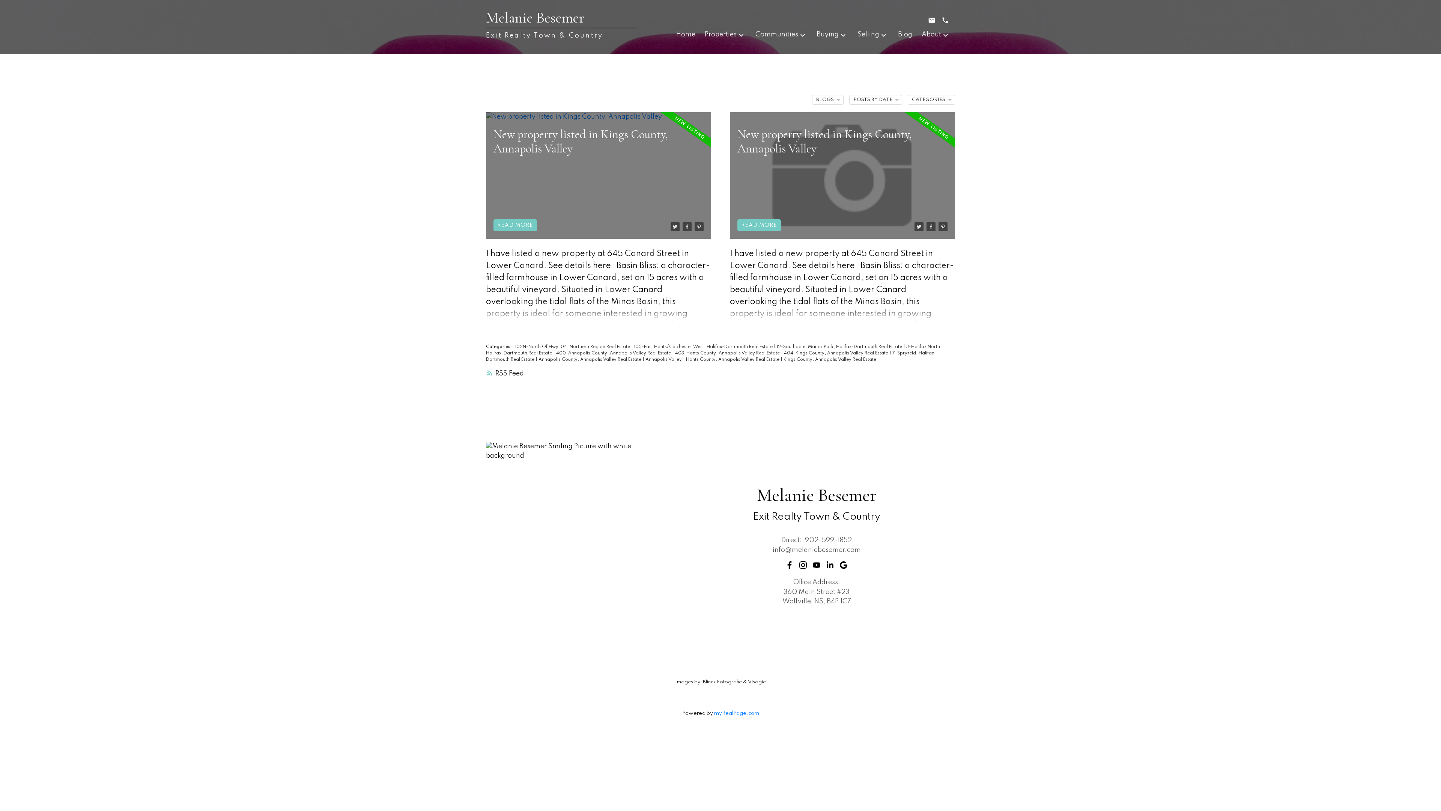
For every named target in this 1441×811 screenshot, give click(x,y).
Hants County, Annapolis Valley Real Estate (733, 359)
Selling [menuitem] (868, 34)
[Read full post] (598, 175)
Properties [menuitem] (721, 34)
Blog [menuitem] (905, 34)
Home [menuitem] (685, 34)
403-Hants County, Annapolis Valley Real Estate (728, 353)
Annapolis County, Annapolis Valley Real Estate (590, 359)
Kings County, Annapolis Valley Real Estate (830, 359)
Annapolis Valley (664, 359)
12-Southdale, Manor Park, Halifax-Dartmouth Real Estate (840, 347)
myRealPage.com (736, 713)
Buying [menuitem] (828, 34)
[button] (789, 565)
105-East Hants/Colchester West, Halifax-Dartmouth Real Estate (704, 347)
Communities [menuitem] (776, 34)
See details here (579, 266)
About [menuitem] (931, 34)
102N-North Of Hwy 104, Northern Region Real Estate (573, 347)
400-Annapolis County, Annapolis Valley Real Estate (614, 353)
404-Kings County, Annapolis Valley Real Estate (836, 353)
